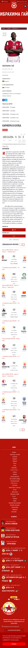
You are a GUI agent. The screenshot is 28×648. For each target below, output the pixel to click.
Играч (14, 236)
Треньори (14, 457)
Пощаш (5, 581)
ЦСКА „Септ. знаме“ (13, 567)
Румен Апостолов (12, 530)
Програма (14, 468)
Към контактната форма (14, 630)
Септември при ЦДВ (14, 577)
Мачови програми (15, 505)
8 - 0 (12, 587)
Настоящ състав (15, 454)
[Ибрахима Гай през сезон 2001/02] (14, 47)
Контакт (14, 512)
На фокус (14, 517)
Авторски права (14, 494)
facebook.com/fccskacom (11, 626)
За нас (15, 490)
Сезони (15, 472)
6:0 (14, 274)
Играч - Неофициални (14, 239)
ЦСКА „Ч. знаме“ (12, 550)
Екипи (14, 463)
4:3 (14, 416)
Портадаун (18, 560)
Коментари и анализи (15, 487)
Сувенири (14, 509)
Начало (3, 28)
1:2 (14, 309)
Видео (14, 501)
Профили (8, 28)
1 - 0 (20, 550)
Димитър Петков (12, 537)
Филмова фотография (15, 503)
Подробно (5, 130)
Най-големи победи (15, 479)
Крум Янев (11, 544)
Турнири (15, 474)
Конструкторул (8, 591)
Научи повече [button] (15, 640)
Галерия (15, 498)
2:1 (14, 256)
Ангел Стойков (11, 524)
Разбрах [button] (14, 644)
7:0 (14, 327)
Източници (15, 492)
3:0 (14, 398)
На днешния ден (14, 481)
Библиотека (15, 507)
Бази (14, 465)
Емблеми (15, 461)
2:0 (14, 291)
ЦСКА (14, 229)
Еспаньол (6, 571)
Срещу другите (15, 476)
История (14, 485)
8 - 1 (24, 577)
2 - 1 (23, 567)
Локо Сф (5, 554)
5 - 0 (12, 560)
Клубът (14, 452)
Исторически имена (22, 1)
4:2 (14, 380)
